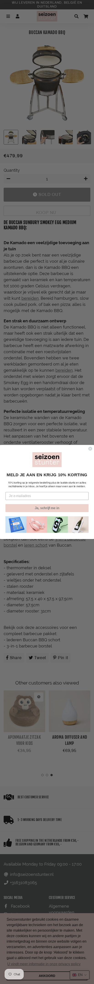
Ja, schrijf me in (47, 508)
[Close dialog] (90, 449)
